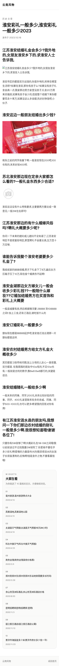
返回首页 (52, 661)
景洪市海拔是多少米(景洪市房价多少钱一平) (26, 640)
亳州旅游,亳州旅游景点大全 (18, 495)
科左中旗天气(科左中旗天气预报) (21, 543)
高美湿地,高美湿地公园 (16, 511)
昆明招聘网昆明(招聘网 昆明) (19, 608)
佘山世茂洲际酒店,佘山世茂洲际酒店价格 (25, 592)
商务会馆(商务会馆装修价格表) (20, 560)
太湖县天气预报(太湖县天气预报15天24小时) (27, 527)
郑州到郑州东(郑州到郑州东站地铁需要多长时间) (28, 576)
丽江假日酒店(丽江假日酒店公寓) (21, 624)
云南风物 (8, 5)
